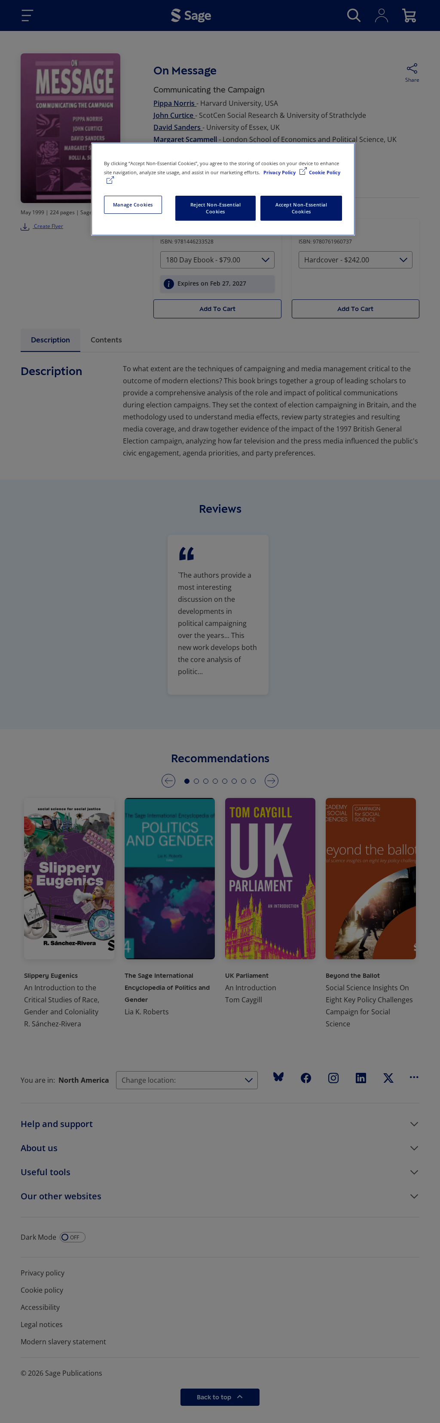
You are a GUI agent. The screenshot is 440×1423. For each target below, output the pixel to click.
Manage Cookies (133, 204)
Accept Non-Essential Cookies (301, 208)
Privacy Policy (280, 172)
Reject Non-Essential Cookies (215, 208)
